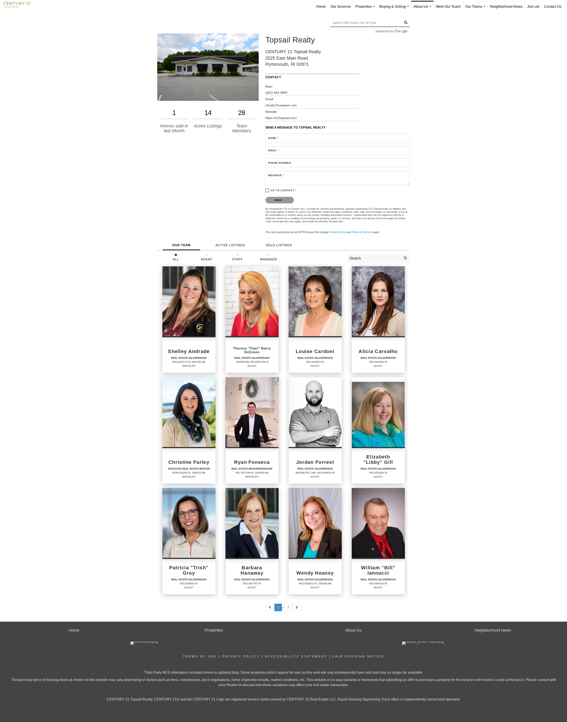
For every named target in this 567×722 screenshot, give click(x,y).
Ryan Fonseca (252, 462)
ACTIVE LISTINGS (230, 245)
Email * (273, 150)
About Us (423, 9)
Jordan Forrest (315, 462)
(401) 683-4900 (276, 92)
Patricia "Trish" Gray (189, 570)
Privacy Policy (337, 232)
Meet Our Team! (448, 6)
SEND (278, 200)
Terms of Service (362, 232)
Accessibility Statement (296, 656)
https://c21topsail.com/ (281, 118)
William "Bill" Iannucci (378, 570)
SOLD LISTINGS (279, 245)
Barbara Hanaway (252, 570)
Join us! (533, 6)
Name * (273, 138)
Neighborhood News (506, 6)
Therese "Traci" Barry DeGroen (252, 350)
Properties (366, 9)
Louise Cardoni (315, 351)
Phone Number (279, 163)
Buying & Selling (395, 9)
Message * (276, 175)
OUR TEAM (181, 245)
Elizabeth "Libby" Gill (378, 459)
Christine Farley (188, 462)
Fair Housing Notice (358, 656)
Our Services (340, 6)
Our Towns (476, 9)
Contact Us (552, 6)
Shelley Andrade (189, 351)
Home (321, 6)
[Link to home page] (19, 6)
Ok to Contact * (284, 190)
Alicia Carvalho (378, 351)
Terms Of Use (200, 656)
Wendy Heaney (315, 573)
